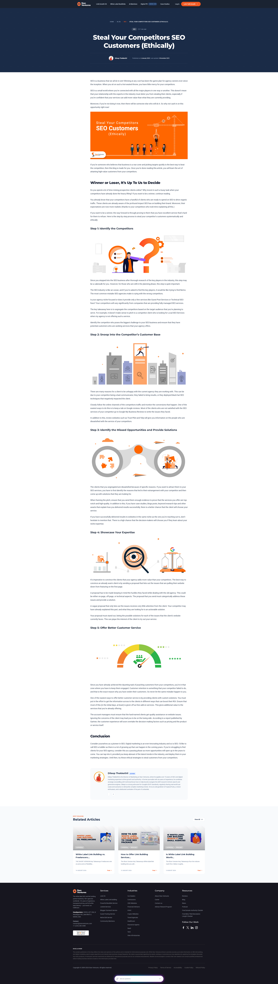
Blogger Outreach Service (108, 910)
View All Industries (133, 935)
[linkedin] (192, 927)
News (184, 903)
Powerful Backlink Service (108, 903)
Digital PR (148, 4)
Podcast (185, 907)
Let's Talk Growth (189, 4)
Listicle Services (105, 907)
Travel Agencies (132, 917)
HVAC (129, 910)
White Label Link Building (108, 899)
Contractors (131, 899)
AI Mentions (133, 4)
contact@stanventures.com (82, 923)
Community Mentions (107, 921)
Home (112, 21)
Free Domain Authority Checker (192, 910)
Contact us (158, 903)
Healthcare (131, 921)
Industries (132, 890)
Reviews (185, 896)
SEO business (119, 280)
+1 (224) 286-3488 (79, 926)
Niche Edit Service (106, 917)
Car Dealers (131, 896)
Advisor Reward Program (163, 907)
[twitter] (187, 927)
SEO (125, 21)
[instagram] (196, 927)
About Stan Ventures (162, 896)
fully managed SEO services (171, 303)
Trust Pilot (132, 418)
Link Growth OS (101, 4)
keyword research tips (167, 503)
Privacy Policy (153, 967)
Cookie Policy (188, 967)
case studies (141, 503)
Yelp (142, 418)
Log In (177, 4)
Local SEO (172, 313)
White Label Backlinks (118, 4)
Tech (129, 932)
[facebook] (183, 927)
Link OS (102, 896)
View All (197, 819)
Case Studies (165, 4)
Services (104, 890)
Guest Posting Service (107, 914)
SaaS (129, 928)
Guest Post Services (160, 300)
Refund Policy (200, 967)
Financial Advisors (133, 907)
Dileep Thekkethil (121, 58)
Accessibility (178, 967)
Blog (119, 21)
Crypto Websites (132, 914)
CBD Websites (132, 903)
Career (157, 899)
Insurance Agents (133, 925)
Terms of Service (165, 967)
